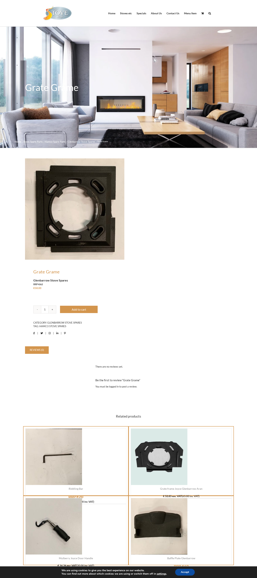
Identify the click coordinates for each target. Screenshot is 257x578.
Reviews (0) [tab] (37, 349)
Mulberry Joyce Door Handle (76, 558)
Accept (185, 572)
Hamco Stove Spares (52, 326)
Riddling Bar (76, 488)
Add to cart (79, 309)
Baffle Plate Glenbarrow (181, 558)
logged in (114, 386)
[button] (209, 13)
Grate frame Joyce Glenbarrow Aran (181, 488)
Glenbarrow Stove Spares (64, 322)
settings (161, 574)
